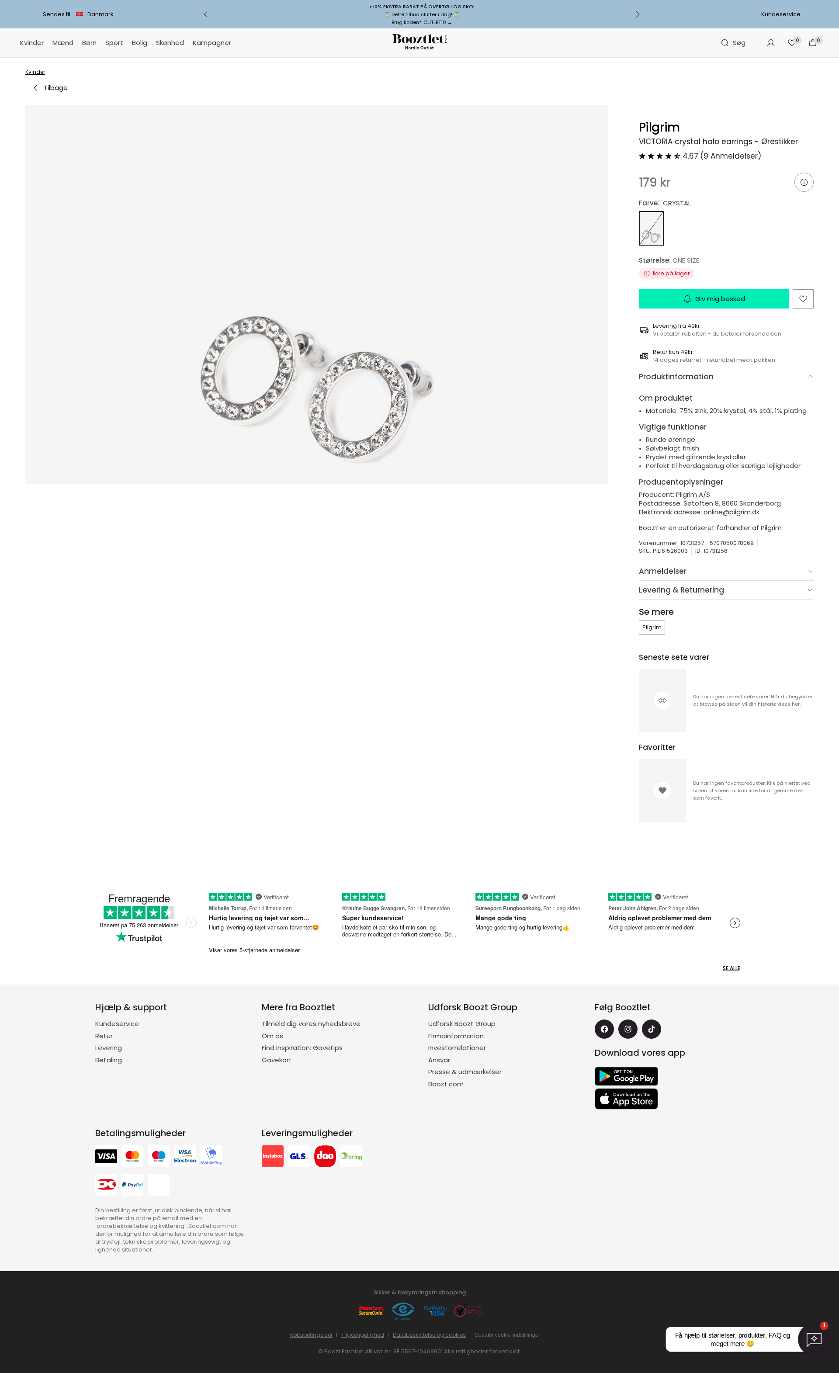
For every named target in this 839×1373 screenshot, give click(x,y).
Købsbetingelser (311, 1334)
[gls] (299, 1157)
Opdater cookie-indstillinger (507, 1335)
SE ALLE (731, 968)
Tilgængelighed (362, 1334)
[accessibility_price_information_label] (804, 182)
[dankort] (106, 1186)
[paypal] (132, 1186)
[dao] (325, 1157)
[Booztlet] (419, 43)
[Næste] (637, 14)
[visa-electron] (185, 1157)
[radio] (651, 228)
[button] (316, 294)
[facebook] (604, 1029)
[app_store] (626, 1099)
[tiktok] (651, 1029)
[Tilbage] (205, 14)
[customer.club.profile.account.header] (770, 42)
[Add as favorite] (803, 299)
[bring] (351, 1157)
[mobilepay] (211, 1157)
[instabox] (273, 1157)
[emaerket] (403, 1312)
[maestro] (159, 1157)
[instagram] (628, 1029)
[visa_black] (106, 1157)
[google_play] (626, 1076)
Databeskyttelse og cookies (429, 1334)
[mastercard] (132, 1157)
